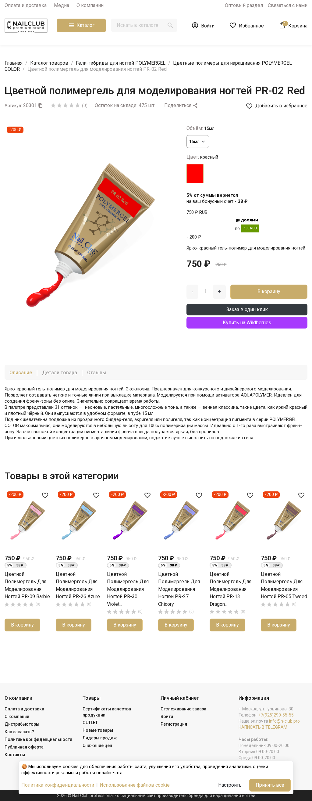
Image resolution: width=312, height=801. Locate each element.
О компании (90, 5)
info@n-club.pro (284, 721)
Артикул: (13, 105)
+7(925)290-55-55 (276, 715)
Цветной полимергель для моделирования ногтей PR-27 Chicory (179, 589)
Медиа (61, 5)
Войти (167, 716)
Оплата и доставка (26, 5)
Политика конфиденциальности (38, 739)
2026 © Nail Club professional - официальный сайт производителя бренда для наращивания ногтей (156, 795)
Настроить (230, 785)
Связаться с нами (287, 5)
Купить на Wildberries (247, 322)
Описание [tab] (20, 372)
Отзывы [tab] (96, 372)
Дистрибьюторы (22, 724)
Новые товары (98, 730)
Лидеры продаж (100, 737)
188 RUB (250, 228)
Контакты (15, 754)
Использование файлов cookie (135, 785)
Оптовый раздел (244, 5)
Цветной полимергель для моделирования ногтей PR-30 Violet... (128, 589)
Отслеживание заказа (183, 708)
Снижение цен (97, 745)
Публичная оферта (24, 747)
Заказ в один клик (247, 309)
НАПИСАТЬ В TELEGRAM (263, 727)
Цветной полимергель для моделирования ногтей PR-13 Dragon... (230, 589)
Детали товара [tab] (59, 372)
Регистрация (174, 724)
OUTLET (90, 722)
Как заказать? (19, 731)
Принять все (270, 785)
